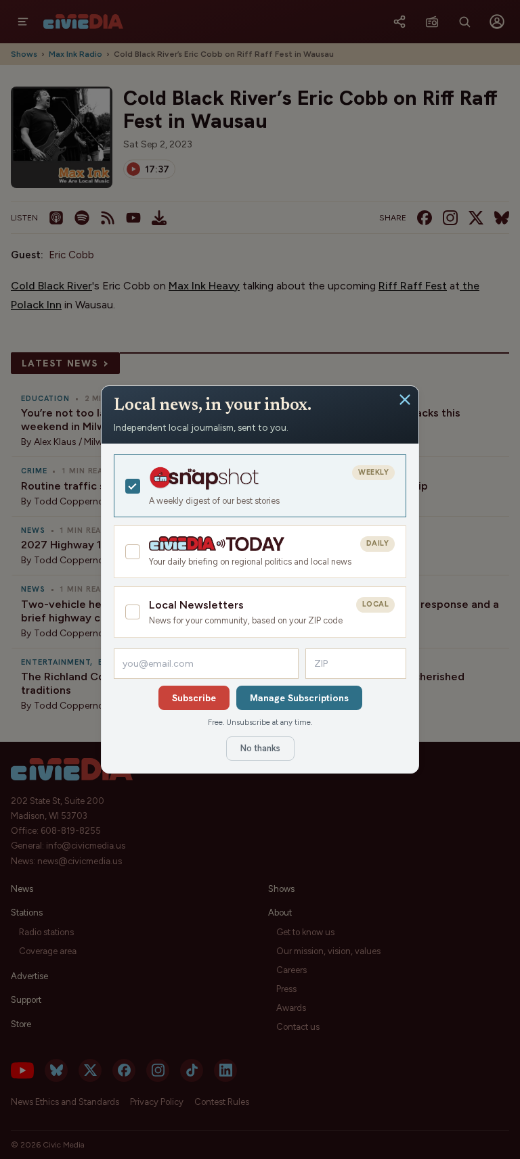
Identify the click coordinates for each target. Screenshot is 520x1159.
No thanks (260, 748)
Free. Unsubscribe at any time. (260, 722)
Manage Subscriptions (299, 698)
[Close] (404, 399)
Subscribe (194, 698)
